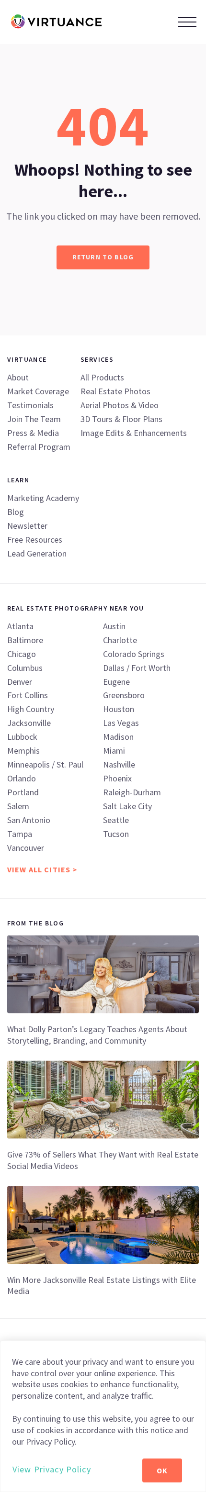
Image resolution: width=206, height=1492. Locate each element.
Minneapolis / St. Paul (45, 764)
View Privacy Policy (51, 1469)
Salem (18, 806)
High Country (30, 708)
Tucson (116, 833)
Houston (118, 708)
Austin (114, 626)
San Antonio (28, 819)
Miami (114, 750)
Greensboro (124, 695)
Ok (162, 1470)
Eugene (116, 681)
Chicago (21, 653)
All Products (102, 377)
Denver (19, 681)
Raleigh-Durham (132, 792)
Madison (118, 736)
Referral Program (38, 446)
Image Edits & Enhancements (133, 432)
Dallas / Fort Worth (137, 667)
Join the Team (34, 418)
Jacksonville (29, 722)
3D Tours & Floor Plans (121, 418)
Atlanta (20, 626)
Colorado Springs (133, 653)
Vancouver (25, 847)
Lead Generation (37, 553)
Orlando (21, 778)
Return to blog (103, 257)
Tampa (19, 833)
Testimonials (30, 405)
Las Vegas (121, 722)
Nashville (119, 764)
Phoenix (117, 778)
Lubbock (22, 736)
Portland (23, 792)
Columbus (25, 667)
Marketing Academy (43, 497)
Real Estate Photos (115, 391)
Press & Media (33, 432)
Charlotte (120, 640)
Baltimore (25, 640)
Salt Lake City (127, 806)
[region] (103, 1416)
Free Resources (34, 539)
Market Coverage (38, 391)
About (18, 377)
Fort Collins (27, 695)
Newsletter (27, 525)
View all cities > (42, 869)
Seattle (116, 819)
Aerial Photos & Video (119, 405)
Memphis (23, 750)
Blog (15, 511)
